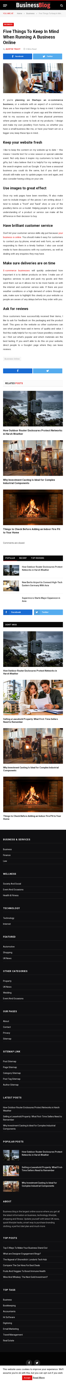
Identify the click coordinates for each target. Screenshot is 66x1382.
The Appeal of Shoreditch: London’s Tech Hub (25, 1259)
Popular (10, 558)
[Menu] (5, 5)
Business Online (12, 359)
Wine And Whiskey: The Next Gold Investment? (25, 1277)
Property (7, 981)
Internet (7, 924)
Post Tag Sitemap (11, 1079)
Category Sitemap (12, 1073)
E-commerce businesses (16, 270)
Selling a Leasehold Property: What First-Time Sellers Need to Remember (30, 720)
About (6, 1021)
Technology (8, 918)
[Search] (61, 5)
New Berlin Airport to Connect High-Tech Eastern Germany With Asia (42, 584)
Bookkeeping (9, 1305)
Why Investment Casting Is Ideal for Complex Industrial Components (29, 481)
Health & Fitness (11, 895)
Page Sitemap (10, 1067)
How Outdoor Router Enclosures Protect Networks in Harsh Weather (32, 432)
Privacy (6, 1033)
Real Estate (8, 1340)
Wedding (7, 992)
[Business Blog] (33, 5)
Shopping (7, 952)
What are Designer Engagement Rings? (22, 1253)
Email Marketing (11, 1329)
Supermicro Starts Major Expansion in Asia (41, 599)
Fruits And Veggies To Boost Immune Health (24, 1271)
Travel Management (13, 1335)
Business (8, 24)
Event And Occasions (13, 889)
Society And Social (12, 884)
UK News (7, 958)
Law (5, 861)
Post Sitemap (9, 1061)
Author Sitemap (11, 1085)
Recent (23, 558)
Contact (7, 1027)
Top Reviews (37, 558)
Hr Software (9, 1317)
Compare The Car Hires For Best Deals (21, 1265)
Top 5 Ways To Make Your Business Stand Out (25, 1248)
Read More (39, 1377)
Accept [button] (27, 1378)
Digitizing (7, 1323)
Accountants (9, 1311)
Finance (7, 855)
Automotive (9, 946)
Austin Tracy (13, 49)
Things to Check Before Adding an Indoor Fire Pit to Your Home (31, 531)
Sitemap (7, 1038)
